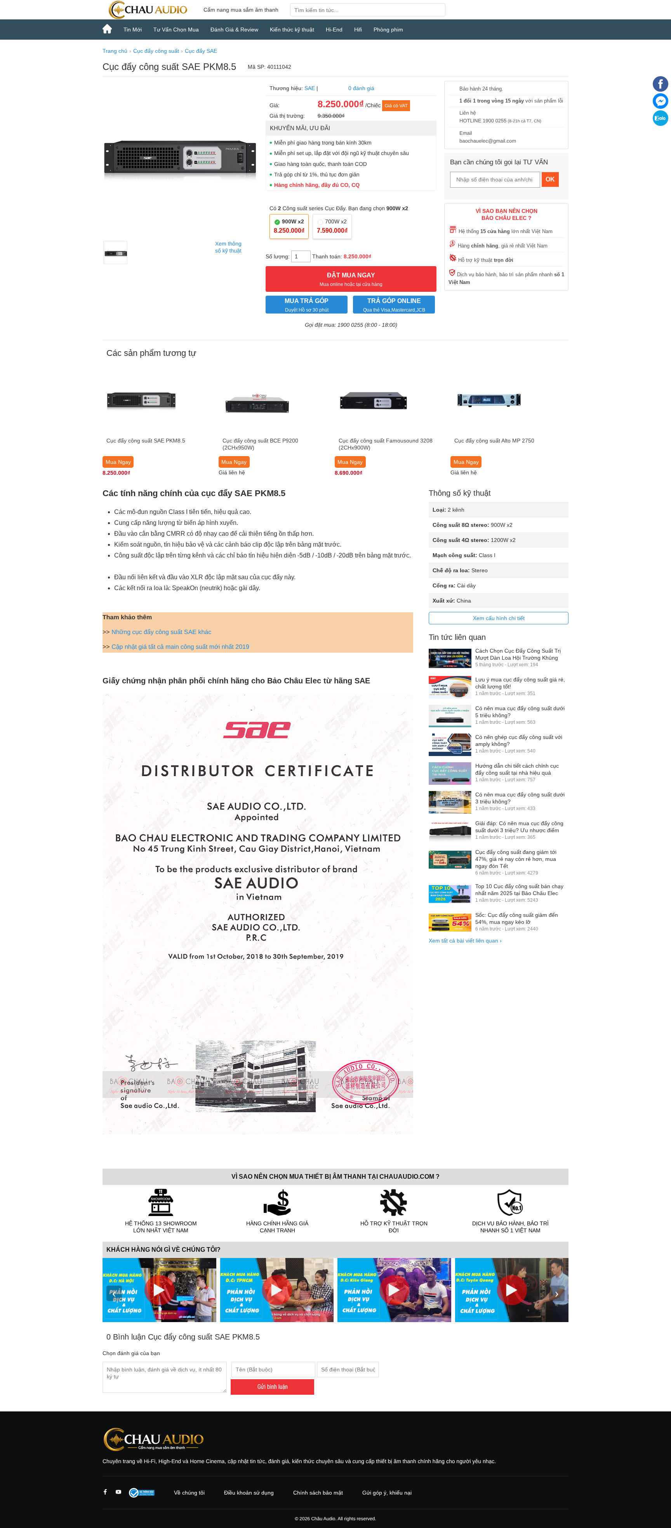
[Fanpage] (660, 90)
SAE (309, 88)
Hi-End (334, 29)
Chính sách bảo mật (318, 1493)
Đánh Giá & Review (234, 29)
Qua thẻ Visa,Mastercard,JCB (394, 305)
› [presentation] (557, 1293)
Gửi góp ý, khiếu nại (387, 1493)
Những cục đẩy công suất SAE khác (161, 632)
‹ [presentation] (114, 1293)
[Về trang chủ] (147, 9)
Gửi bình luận (272, 1386)
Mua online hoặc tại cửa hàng (351, 279)
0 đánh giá (361, 88)
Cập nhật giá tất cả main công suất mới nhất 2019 (180, 647)
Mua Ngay (118, 462)
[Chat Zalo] (660, 124)
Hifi (358, 29)
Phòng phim (388, 29)
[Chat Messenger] (660, 107)
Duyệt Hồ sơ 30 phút (307, 305)
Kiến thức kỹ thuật (292, 29)
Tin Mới (132, 29)
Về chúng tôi (189, 1493)
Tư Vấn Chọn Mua (176, 29)
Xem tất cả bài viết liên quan (465, 940)
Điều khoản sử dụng (249, 1493)
